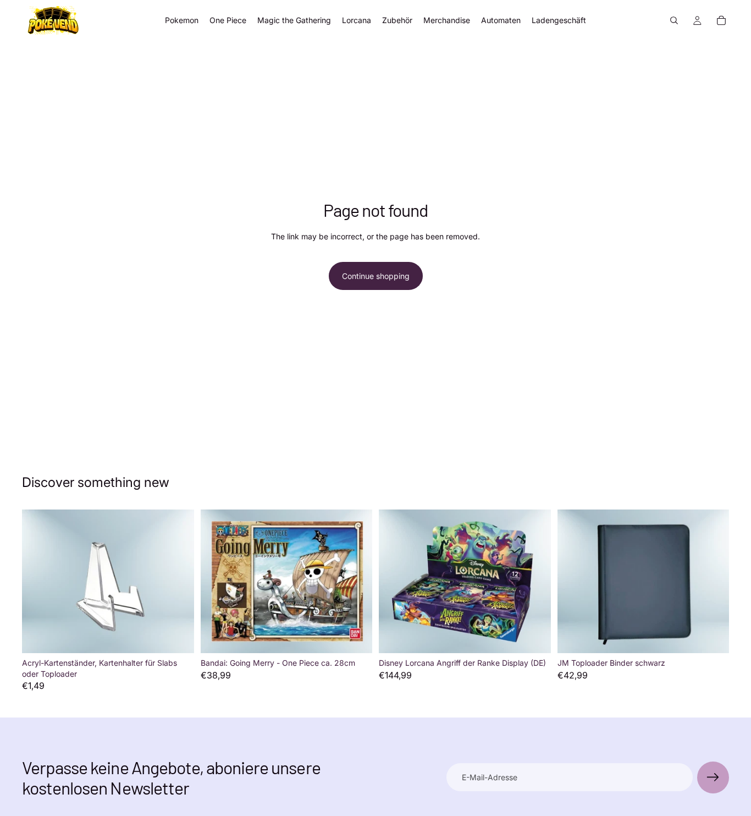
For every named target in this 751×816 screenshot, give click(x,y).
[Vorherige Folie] (573, 581)
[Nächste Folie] (712, 581)
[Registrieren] (713, 777)
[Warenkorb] (721, 20)
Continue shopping (376, 276)
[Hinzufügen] (177, 636)
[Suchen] (674, 20)
